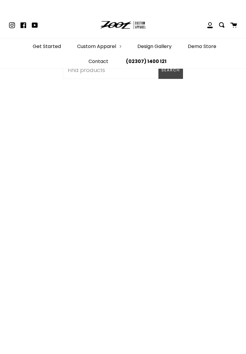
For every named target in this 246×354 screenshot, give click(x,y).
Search (170, 70)
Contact (98, 61)
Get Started (47, 46)
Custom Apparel (97, 46)
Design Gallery (154, 46)
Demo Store (202, 46)
